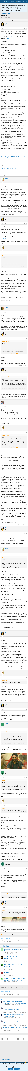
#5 (26, 312)
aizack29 (10, 36)
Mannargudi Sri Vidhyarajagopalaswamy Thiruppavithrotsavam (13, 1015)
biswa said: (4, 808)
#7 (26, 374)
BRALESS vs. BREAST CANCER (8, 168)
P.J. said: (3, 255)
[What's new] (23, 1)
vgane (5, 952)
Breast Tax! (7, 972)
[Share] (25, 28)
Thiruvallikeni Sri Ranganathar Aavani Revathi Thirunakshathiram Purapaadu (14, 1008)
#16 (26, 777)
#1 (26, 28)
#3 (26, 223)
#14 (26, 709)
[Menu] (2, 1)
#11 (26, 554)
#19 (26, 907)
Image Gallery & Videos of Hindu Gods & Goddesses (14, 1006)
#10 (26, 533)
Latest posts (4, 999)
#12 (26, 637)
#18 (26, 868)
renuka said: (4, 341)
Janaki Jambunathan (8, 974)
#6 (26, 338)
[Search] (26, 1)
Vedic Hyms (13, 968)
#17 (26, 805)
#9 (26, 432)
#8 (26, 406)
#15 (26, 729)
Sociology (15, 974)
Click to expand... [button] (14, 267)
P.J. (2, 17)
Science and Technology (12, 952)
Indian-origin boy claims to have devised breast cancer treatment (13, 950)
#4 (26, 252)
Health (7, 38)
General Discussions (7, 1032)
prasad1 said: (5, 377)
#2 (26, 184)
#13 (26, 677)
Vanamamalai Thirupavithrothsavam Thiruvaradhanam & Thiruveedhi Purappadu (14, 1002)
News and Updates (9, 960)
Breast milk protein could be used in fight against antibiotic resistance (14, 979)
